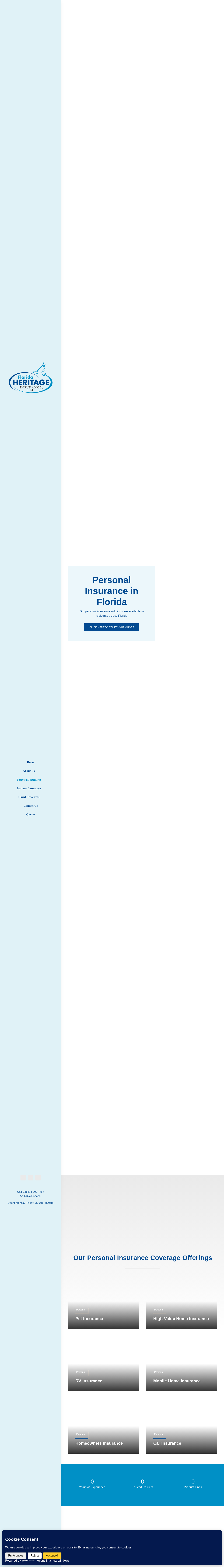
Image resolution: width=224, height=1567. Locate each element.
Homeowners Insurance (99, 1443)
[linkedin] (38, 1177)
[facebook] (23, 1177)
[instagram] (30, 1177)
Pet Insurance (89, 1318)
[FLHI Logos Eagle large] (30, 363)
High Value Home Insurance (181, 1318)
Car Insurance (167, 1443)
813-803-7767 (35, 1191)
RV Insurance (88, 1381)
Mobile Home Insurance (177, 1381)
